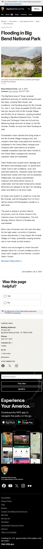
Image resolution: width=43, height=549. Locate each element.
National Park (15, 9)
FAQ (4, 350)
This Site (21, 383)
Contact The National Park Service (14, 511)
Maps (17, 14)
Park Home (13, 21)
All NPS (21, 389)
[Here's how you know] (21, 3)
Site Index (7, 353)
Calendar (24, 14)
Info (2, 14)
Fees (30, 14)
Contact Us (6, 343)
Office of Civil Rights (8, 532)
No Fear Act (5, 518)
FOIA (3, 505)
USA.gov (4, 529)
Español (6, 357)
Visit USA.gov (7, 544)
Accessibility (5, 498)
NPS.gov (4, 21)
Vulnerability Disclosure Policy (12, 525)
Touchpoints (17, 313)
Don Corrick (13, 91)
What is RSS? (15, 261)
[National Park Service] (2, 9)
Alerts (9, 14)
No (8, 302)
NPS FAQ (4, 515)
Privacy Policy (6, 501)
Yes (9, 296)
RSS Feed (5, 261)
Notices (4, 508)
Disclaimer (5, 522)
